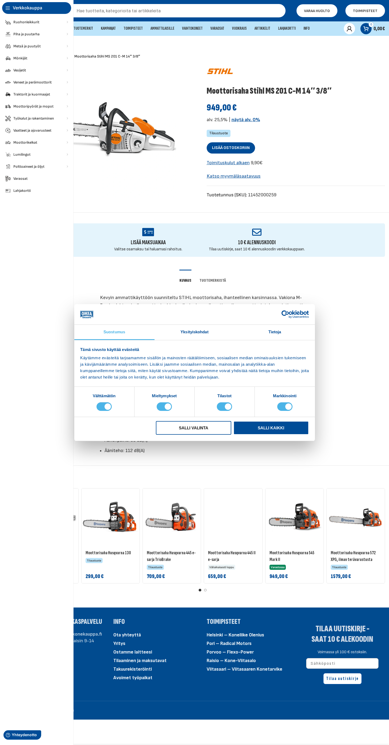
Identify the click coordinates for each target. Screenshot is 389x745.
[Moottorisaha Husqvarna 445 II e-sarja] (233, 517)
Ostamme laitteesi (132, 652)
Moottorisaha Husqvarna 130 (108, 553)
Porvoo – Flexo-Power (230, 652)
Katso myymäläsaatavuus (234, 176)
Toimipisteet (365, 11)
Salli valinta (193, 428)
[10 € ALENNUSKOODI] (256, 232)
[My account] (349, 28)
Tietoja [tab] (274, 332)
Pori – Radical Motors (229, 643)
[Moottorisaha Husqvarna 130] (111, 517)
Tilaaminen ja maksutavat (140, 660)
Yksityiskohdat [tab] (194, 332)
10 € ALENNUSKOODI (257, 242)
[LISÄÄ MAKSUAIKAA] (148, 232)
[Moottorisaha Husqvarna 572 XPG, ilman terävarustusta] (356, 517)
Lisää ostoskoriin (231, 147)
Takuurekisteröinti (132, 669)
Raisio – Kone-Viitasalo (231, 660)
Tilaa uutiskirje (342, 678)
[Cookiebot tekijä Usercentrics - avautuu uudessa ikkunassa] (285, 314)
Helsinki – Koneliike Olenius (235, 635)
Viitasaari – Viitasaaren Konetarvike (244, 669)
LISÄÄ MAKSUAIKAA (148, 242)
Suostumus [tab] (114, 332)
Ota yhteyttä (127, 635)
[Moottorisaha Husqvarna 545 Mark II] (294, 517)
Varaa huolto (317, 11)
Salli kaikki (271, 428)
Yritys (119, 643)
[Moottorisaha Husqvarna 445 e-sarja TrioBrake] (172, 517)
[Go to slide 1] (200, 590)
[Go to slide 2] (205, 590)
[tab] (185, 278)
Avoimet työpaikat (132, 678)
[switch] (164, 406)
